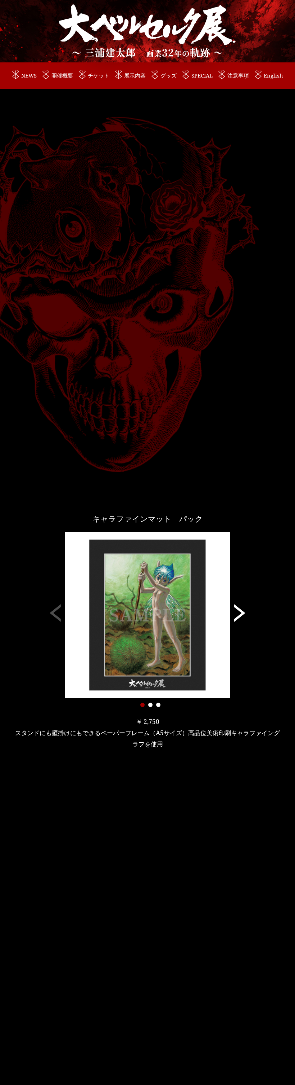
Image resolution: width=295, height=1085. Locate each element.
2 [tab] (150, 705)
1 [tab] (142, 705)
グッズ (168, 75)
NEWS (29, 75)
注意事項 (238, 75)
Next (239, 615)
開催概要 (62, 75)
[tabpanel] (147, 615)
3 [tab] (158, 705)
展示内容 (135, 75)
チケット (98, 75)
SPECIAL (202, 75)
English (273, 75)
